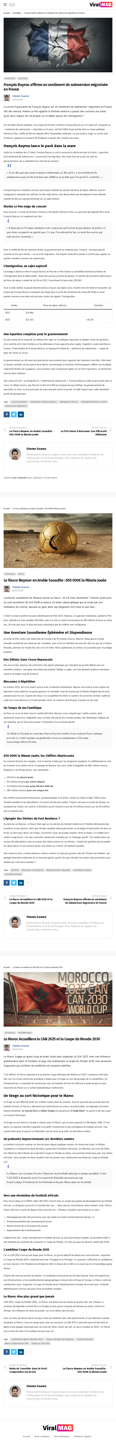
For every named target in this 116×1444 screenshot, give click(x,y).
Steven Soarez (20, 96)
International (24, 1033)
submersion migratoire (16, 406)
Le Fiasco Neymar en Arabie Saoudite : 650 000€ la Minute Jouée (55, 580)
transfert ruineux (13, 874)
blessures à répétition (32, 870)
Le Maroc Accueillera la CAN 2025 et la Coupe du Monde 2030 (52, 1039)
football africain (85, 1339)
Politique (22, 78)
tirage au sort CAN (40, 1343)
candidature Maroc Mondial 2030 (27, 1339)
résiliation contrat (82, 870)
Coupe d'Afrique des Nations (60, 1339)
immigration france (69, 402)
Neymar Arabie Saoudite (58, 870)
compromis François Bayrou (43, 402)
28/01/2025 (17, 99)
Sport (21, 574)
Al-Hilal (15, 870)
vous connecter (19, 477)
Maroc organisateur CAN (16, 1343)
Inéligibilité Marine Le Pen (94, 402)
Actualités (10, 78)
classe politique (19, 402)
